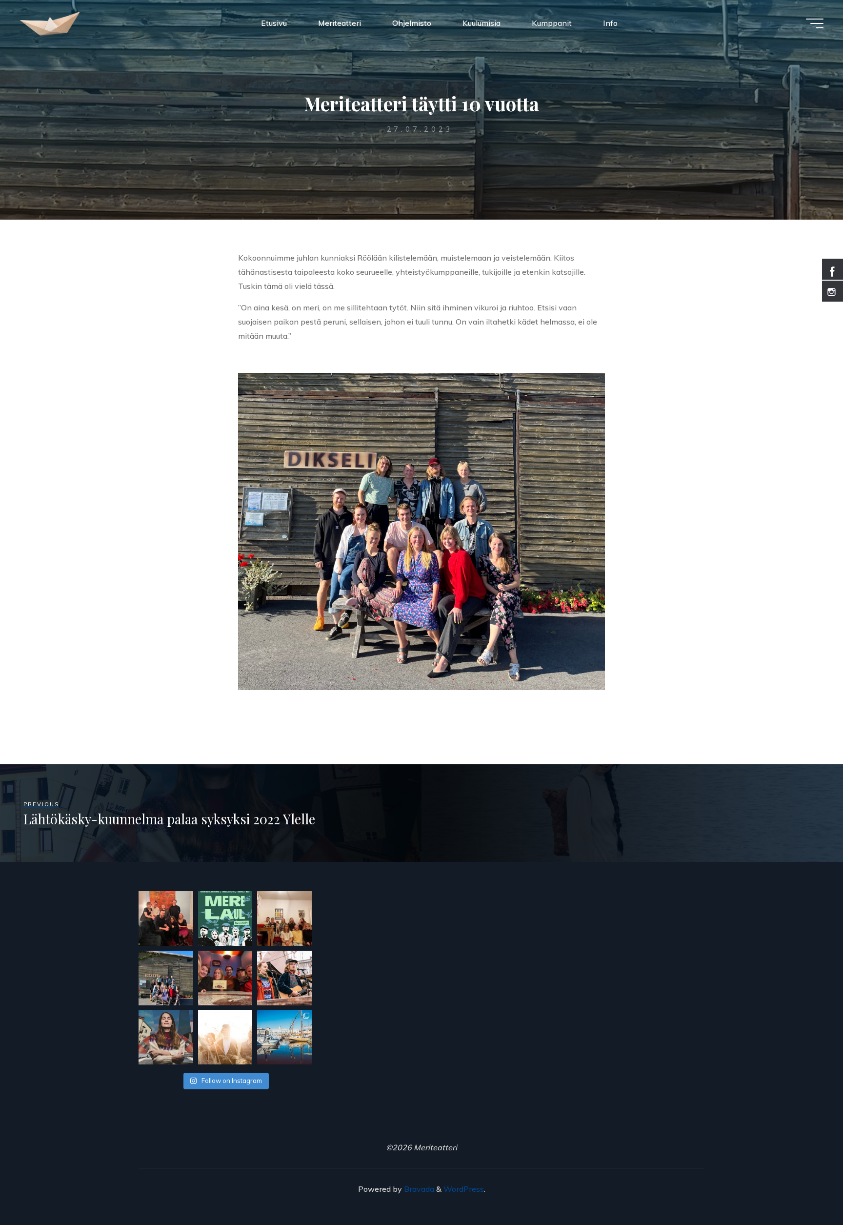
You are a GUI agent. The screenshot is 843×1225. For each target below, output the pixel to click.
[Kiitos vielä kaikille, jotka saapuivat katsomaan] (284, 978)
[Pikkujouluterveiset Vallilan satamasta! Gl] (284, 918)
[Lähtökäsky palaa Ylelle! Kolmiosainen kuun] (166, 1037)
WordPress (463, 1189)
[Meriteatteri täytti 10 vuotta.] (166, 978)
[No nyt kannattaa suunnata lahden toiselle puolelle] (225, 918)
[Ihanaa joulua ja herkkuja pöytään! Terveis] (225, 978)
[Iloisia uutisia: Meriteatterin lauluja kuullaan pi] (284, 1037)
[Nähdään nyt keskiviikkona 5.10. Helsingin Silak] (225, 1037)
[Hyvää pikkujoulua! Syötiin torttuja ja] (166, 918)
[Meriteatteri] (50, 23)
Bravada (418, 1189)
